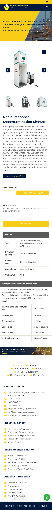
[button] (2, 351)
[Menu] (46, 7)
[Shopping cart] (47, 2)
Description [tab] (26, 224)
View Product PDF (15, 176)
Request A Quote (32, 192)
